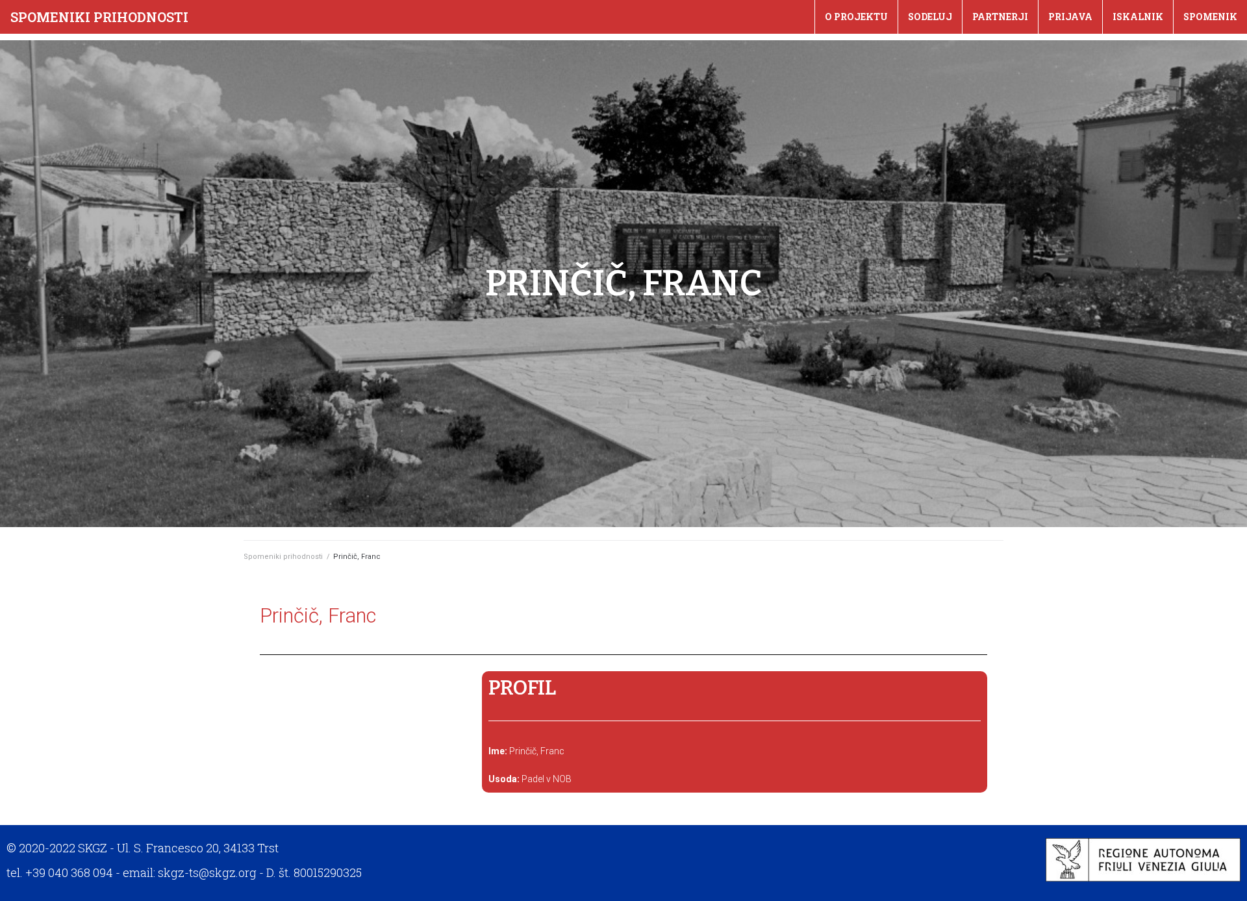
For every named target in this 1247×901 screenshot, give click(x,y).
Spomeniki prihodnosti (99, 16)
